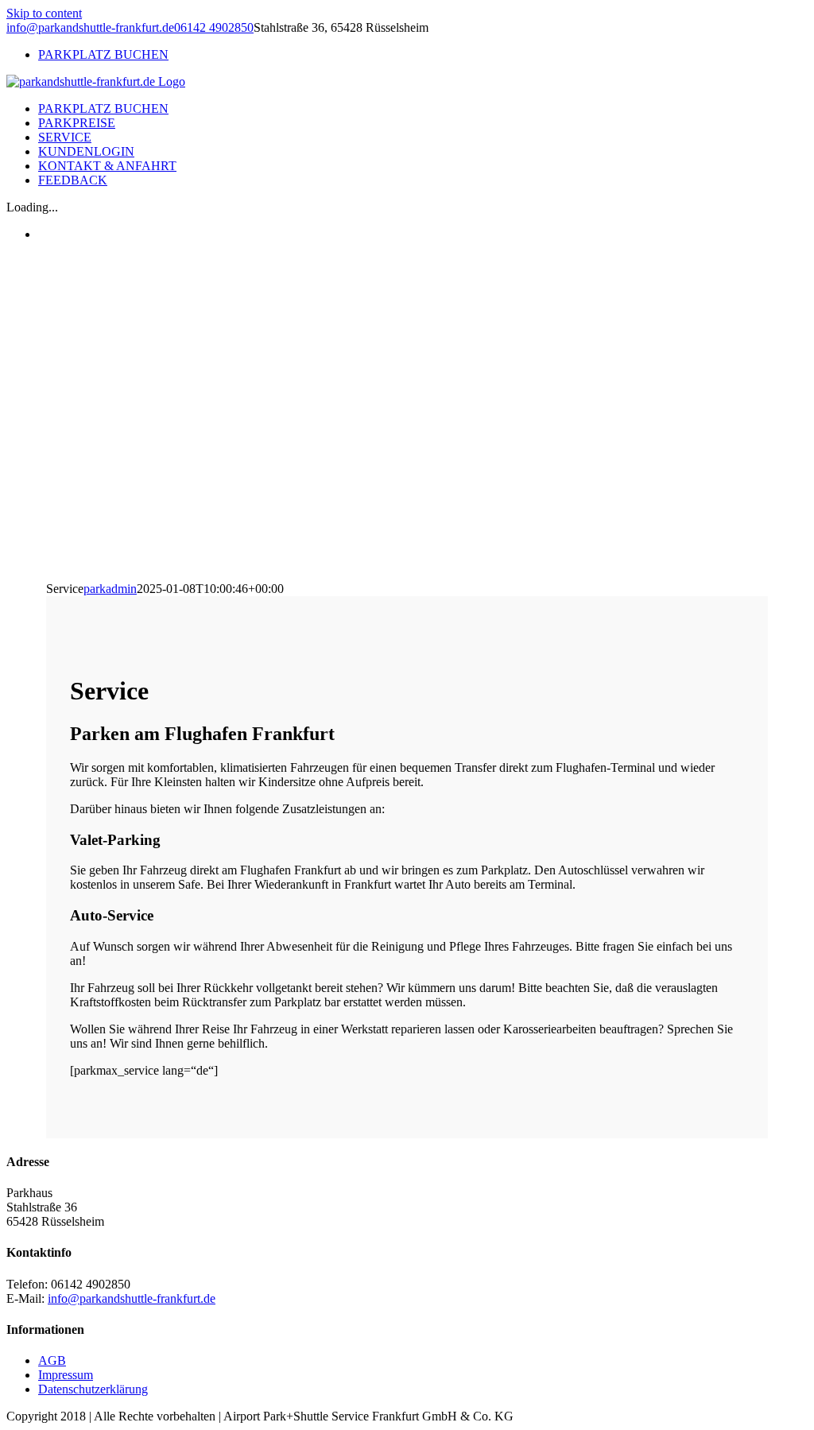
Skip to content (44, 13)
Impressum (65, 1375)
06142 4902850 (214, 27)
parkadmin (110, 588)
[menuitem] (423, 55)
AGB (52, 1360)
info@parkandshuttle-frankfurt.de (90, 27)
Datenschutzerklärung (93, 1389)
